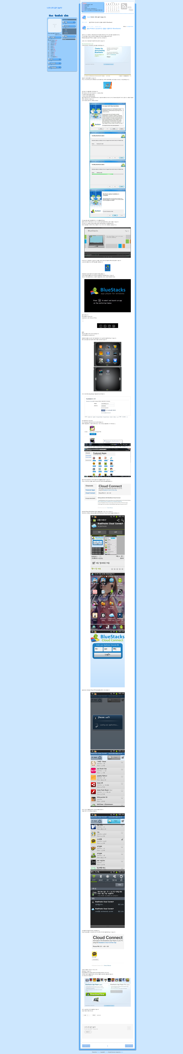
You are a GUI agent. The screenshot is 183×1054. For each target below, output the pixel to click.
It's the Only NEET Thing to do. (91, 1029)
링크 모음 (64, 39)
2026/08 (112, 2)
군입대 (86, 7)
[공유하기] (87, 1015)
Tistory (98, 1052)
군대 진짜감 (87, 5)
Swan (122, 1052)
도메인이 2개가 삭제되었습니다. (91, 8)
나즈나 (106, 1052)
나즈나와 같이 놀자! (90, 1027)
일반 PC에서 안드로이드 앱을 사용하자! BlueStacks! (100, 22)
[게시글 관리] (89, 1015)
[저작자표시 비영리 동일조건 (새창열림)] (99, 1015)
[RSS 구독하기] (127, 7)
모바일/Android (130, 26)
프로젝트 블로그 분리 (89, 4)
